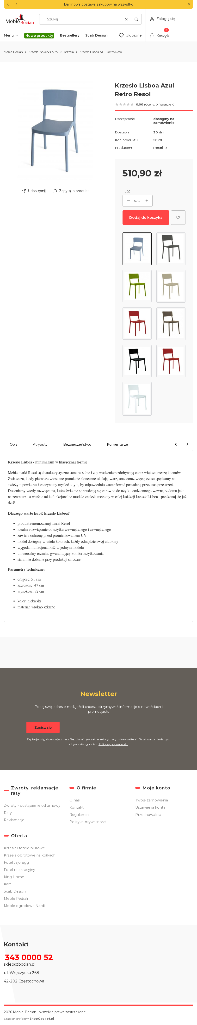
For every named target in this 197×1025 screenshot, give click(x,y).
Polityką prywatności (113, 744)
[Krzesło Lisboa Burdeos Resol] (137, 323)
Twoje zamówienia (151, 800)
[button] (189, 4)
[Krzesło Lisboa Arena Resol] (170, 286)
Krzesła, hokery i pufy (43, 52)
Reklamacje (14, 820)
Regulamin (78, 739)
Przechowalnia (148, 814)
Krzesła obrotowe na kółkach (29, 855)
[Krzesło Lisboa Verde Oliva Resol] (137, 286)
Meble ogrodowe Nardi (24, 906)
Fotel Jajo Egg (16, 862)
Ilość (126, 191)
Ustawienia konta (150, 807)
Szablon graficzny (29, 1018)
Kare (8, 884)
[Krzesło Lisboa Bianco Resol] (137, 399)
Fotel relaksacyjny (19, 870)
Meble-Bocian (13, 52)
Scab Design (15, 891)
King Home (14, 877)
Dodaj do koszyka (145, 217)
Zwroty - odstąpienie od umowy (32, 805)
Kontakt (76, 807)
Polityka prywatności (87, 822)
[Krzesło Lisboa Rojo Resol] (170, 361)
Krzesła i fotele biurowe (24, 848)
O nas (74, 800)
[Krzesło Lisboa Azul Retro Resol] (137, 248)
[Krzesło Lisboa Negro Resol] (137, 361)
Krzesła (69, 52)
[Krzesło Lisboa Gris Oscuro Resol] (170, 248)
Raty (8, 813)
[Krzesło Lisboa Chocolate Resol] (170, 323)
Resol (158, 148)
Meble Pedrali (16, 898)
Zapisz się (43, 727)
